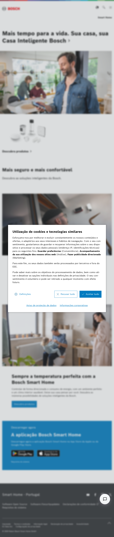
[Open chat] (105, 499)
